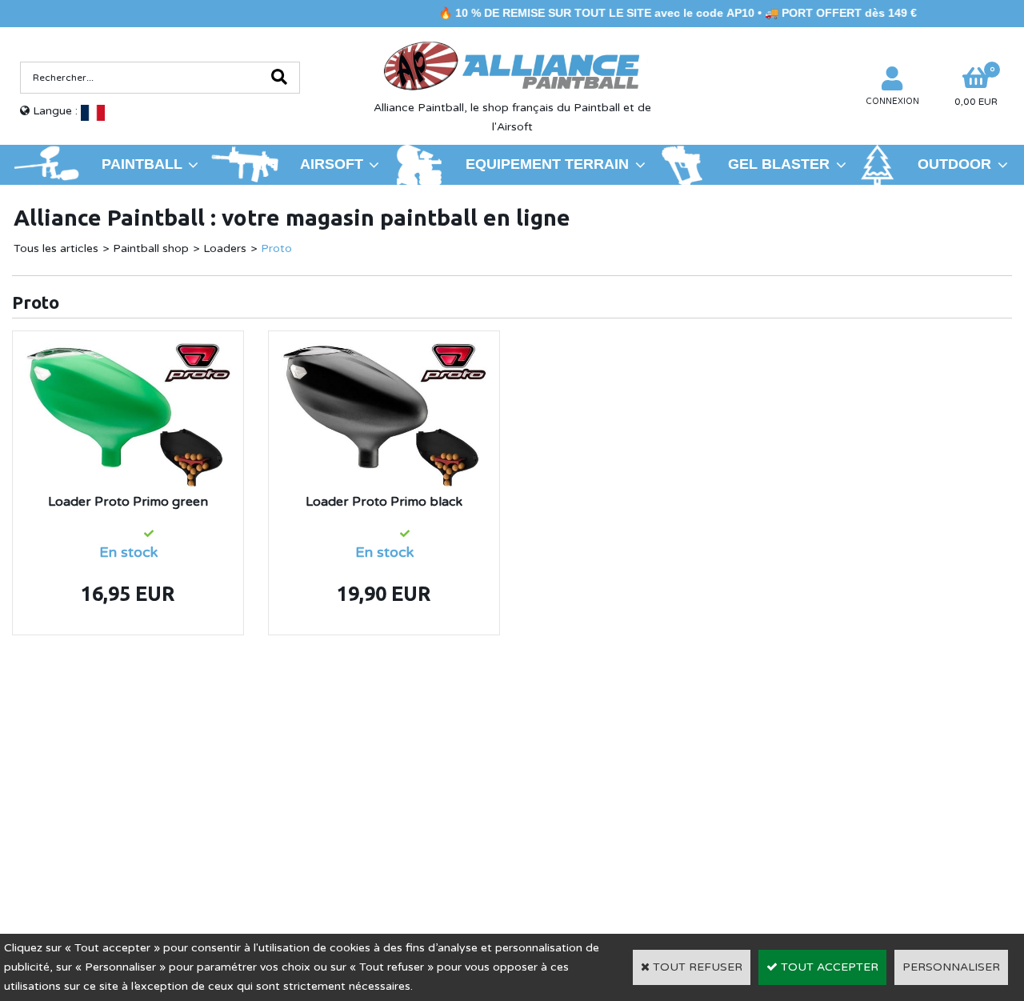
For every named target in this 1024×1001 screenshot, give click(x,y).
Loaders (224, 248)
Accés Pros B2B (819, 839)
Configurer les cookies (87, 840)
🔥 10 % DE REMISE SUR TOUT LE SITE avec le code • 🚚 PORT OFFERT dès (657, 12)
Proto (276, 248)
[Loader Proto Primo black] (384, 352)
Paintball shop (151, 248)
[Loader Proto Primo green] (128, 352)
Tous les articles (56, 248)
